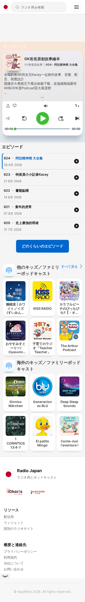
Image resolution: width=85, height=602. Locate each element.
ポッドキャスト (14, 46)
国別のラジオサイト (19, 528)
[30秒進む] (61, 118)
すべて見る (69, 266)
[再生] (42, 118)
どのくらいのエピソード (42, 246)
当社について (14, 563)
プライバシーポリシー (20, 551)
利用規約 (10, 557)
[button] (45, 106)
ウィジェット (14, 523)
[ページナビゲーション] (76, 7)
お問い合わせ (14, 569)
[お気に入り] (14, 105)
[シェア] (8, 105)
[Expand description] (42, 97)
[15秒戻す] (24, 118)
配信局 (9, 517)
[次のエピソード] (76, 118)
